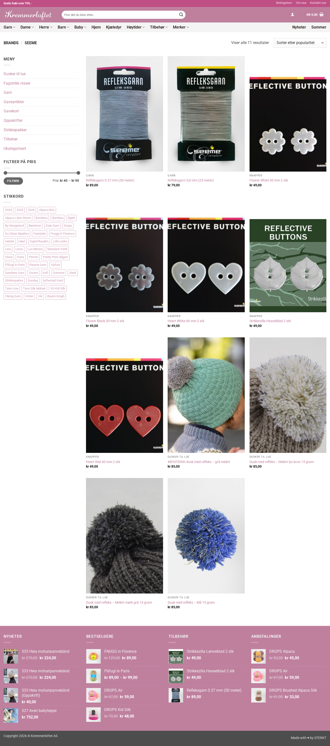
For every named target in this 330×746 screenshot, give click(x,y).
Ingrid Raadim (39, 241)
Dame (26, 27)
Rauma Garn (37, 265)
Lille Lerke (60, 241)
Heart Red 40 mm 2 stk (103, 462)
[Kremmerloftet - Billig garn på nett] (29, 14)
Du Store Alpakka (17, 233)
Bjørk (71, 218)
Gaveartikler (14, 102)
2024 (8, 210)
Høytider (134, 27)
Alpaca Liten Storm (18, 218)
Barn (62, 27)
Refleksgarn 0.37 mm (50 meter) (110, 180)
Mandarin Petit (57, 249)
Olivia (9, 257)
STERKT (320, 738)
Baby (78, 27)
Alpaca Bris (47, 210)
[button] (292, 15)
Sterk (72, 273)
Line (8, 249)
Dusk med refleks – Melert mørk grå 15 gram (119, 603)
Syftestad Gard (53, 280)
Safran (55, 265)
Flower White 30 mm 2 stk (269, 180)
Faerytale (39, 233)
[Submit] (181, 15)
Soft (45, 273)
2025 (19, 210)
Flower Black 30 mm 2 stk (105, 321)
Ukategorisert (15, 148)
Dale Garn (52, 225)
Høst (22, 241)
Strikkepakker (15, 130)
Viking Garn (13, 296)
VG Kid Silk (57, 288)
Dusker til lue (15, 74)
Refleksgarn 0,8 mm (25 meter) (191, 180)
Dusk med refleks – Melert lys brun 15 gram (282, 462)
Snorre (33, 273)
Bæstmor (35, 225)
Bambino (42, 218)
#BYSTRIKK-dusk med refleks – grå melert (199, 462)
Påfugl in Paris (15, 265)
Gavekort (11, 111)
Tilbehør (157, 27)
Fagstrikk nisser (17, 83)
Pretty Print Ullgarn (55, 257)
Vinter (29, 296)
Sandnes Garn (14, 273)
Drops (68, 225)
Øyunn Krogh (56, 296)
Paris (20, 257)
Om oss (301, 3)
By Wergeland (14, 225)
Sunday (33, 280)
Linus (19, 249)
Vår (40, 296)
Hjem (96, 27)
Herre (44, 27)
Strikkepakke (14, 280)
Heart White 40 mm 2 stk (186, 321)
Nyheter (299, 27)
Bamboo (58, 218)
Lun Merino (35, 249)
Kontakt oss (318, 3)
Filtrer (13, 181)
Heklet (9, 241)
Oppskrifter (13, 120)
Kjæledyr (114, 27)
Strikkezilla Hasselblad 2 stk (270, 321)
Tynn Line (11, 288)
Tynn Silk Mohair (34, 288)
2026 (31, 210)
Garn (8, 27)
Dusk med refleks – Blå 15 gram (191, 603)
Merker (179, 27)
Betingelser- (284, 3)
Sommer (318, 27)
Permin (33, 257)
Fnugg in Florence (62, 233)
